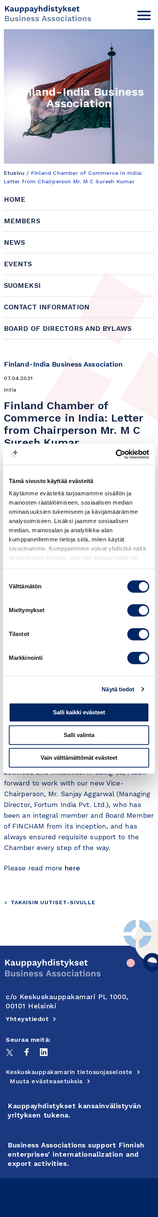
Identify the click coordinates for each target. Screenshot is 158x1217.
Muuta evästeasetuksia (46, 1081)
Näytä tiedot (118, 689)
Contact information (46, 307)
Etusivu (14, 173)
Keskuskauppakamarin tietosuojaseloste (69, 1072)
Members (22, 221)
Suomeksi (22, 285)
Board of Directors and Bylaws (68, 328)
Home (14, 199)
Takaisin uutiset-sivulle (53, 902)
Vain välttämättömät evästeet (79, 757)
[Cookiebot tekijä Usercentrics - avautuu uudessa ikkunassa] (115, 454)
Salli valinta (79, 735)
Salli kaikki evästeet (79, 712)
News (14, 242)
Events (18, 264)
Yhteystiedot (27, 1019)
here (73, 868)
